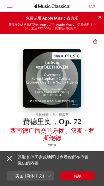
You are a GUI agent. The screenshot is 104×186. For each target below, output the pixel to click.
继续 (78, 176)
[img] (52, 6)
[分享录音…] (95, 42)
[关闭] (100, 16)
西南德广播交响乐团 (37, 130)
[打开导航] (9, 6)
